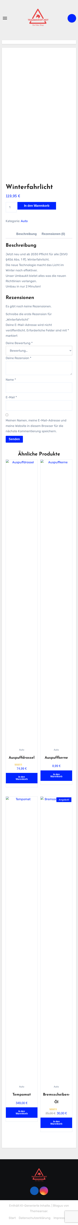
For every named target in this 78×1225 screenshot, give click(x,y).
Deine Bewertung (19, 343)
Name (11, 379)
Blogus (58, 1205)
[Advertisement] (39, 79)
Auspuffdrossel (21, 758)
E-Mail (11, 397)
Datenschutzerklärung (35, 1218)
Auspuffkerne (56, 758)
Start (12, 1218)
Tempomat (21, 1095)
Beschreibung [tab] (26, 234)
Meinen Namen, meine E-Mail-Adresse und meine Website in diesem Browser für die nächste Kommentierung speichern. (36, 426)
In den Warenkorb (36, 205)
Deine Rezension (18, 358)
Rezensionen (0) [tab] (53, 234)
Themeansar (38, 1211)
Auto (24, 221)
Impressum (61, 1218)
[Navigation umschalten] (5, 18)
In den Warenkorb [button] (22, 778)
